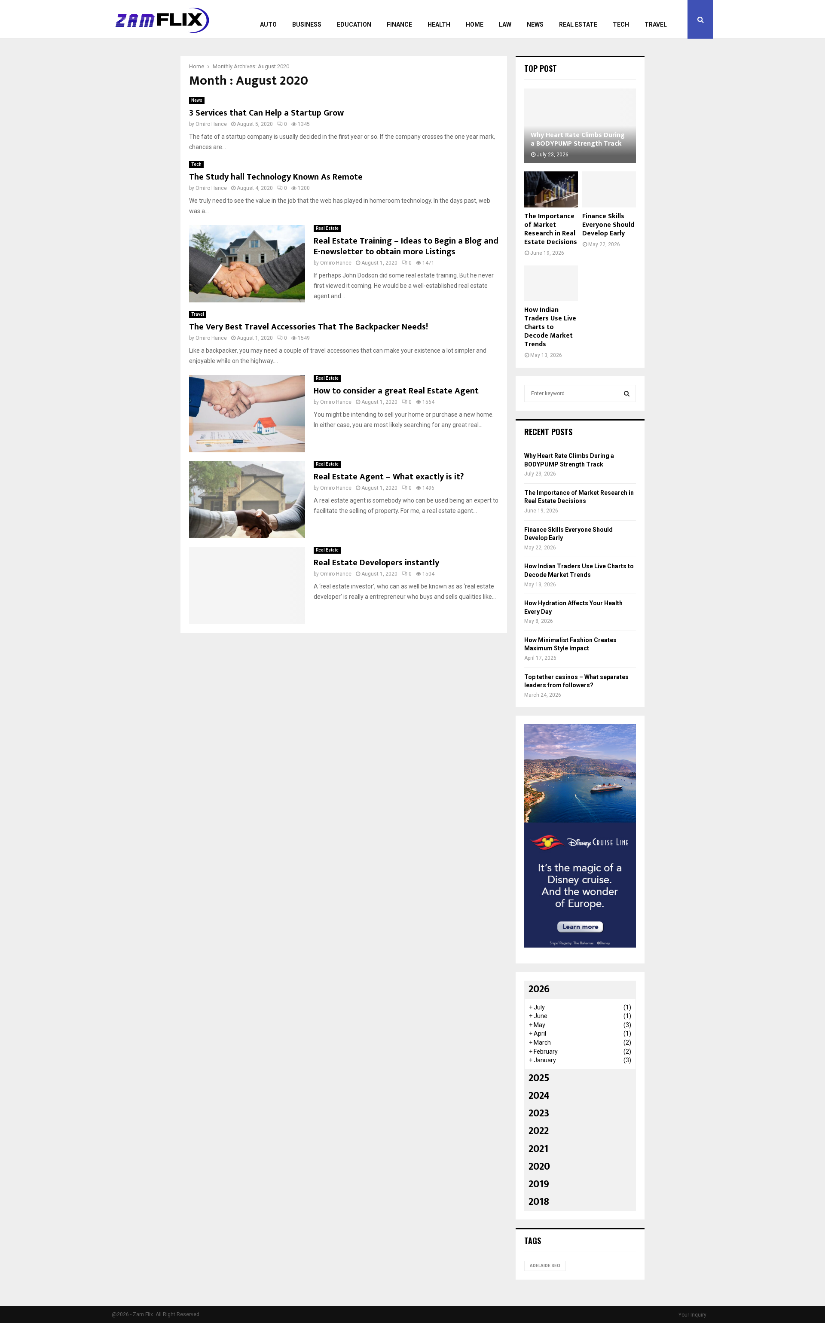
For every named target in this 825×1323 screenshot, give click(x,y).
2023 (539, 1113)
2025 (539, 1078)
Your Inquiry (692, 1315)
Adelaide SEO (545, 1265)
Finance (399, 24)
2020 (539, 1166)
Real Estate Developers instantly (376, 562)
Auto (268, 24)
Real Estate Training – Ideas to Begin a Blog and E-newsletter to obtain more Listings (406, 246)
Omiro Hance (211, 124)
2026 (539, 989)
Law (505, 24)
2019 (539, 1184)
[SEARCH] (626, 393)
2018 (539, 1201)
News (535, 24)
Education (354, 24)
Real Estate (578, 24)
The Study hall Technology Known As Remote (276, 177)
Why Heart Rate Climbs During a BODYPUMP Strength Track (578, 139)
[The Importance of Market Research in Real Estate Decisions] (551, 189)
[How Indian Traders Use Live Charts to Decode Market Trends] (551, 283)
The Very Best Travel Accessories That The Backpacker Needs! (308, 327)
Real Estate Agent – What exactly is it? (389, 476)
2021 (538, 1149)
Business (306, 24)
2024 (539, 1095)
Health (439, 24)
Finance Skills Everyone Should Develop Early (608, 224)
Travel (656, 24)
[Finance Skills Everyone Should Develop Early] (609, 189)
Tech (621, 24)
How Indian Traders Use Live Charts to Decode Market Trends (550, 327)
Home (474, 24)
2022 (539, 1131)
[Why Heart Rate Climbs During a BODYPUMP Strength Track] (580, 125)
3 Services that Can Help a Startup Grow (266, 113)
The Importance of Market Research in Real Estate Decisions (550, 229)
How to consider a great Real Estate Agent (396, 391)
